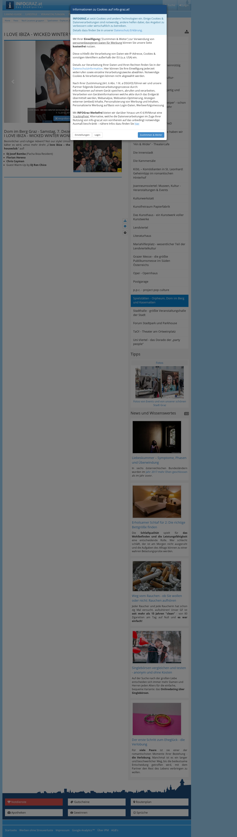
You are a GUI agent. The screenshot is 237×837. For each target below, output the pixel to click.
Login (97, 134)
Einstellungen (82, 134)
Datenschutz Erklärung (128, 30)
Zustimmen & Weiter (151, 134)
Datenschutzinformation (88, 68)
